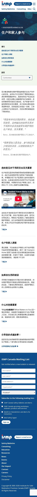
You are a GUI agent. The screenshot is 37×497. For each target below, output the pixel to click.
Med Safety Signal (10, 418)
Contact (5, 469)
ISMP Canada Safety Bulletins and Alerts (18, 403)
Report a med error (23, 4)
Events (4, 460)
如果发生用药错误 (8, 58)
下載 (3, 229)
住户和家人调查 (7, 54)
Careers (5, 472)
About (4, 463)
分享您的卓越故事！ (8, 65)
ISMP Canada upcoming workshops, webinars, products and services (16, 407)
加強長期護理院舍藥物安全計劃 (12, 27)
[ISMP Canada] (7, 5)
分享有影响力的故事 (9, 346)
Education (6, 450)
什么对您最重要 (7, 62)
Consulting (21, 9)
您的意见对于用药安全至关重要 (12, 50)
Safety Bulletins (8, 9)
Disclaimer (6, 479)
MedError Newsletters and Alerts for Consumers (17, 413)
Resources (6, 453)
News (4, 456)
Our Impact (6, 466)
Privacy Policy (7, 476)
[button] (34, 9)
